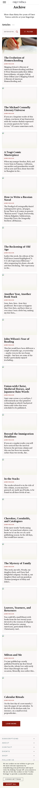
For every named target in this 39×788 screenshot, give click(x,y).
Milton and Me (13, 654)
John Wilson (9, 64)
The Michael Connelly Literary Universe (17, 109)
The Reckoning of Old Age (17, 248)
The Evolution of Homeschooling (14, 59)
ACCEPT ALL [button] (11, 784)
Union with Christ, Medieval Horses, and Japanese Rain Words (17, 388)
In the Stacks (11, 478)
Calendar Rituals (14, 697)
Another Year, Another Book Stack (17, 295)
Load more (11, 723)
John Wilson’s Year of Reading (16, 340)
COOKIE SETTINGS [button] (13, 779)
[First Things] (19, 2)
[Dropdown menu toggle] (19, 739)
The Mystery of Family (17, 563)
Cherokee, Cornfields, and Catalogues (17, 520)
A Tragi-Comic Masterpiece (12, 154)
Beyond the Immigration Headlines (19, 435)
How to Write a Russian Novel (18, 198)
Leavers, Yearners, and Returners (17, 609)
